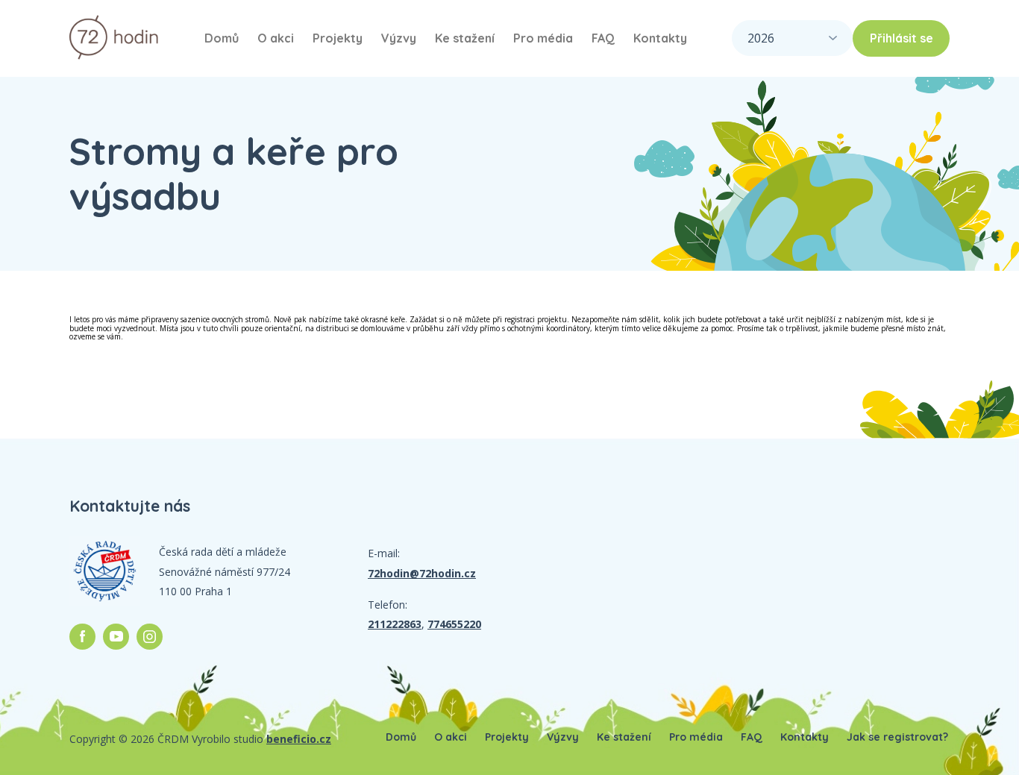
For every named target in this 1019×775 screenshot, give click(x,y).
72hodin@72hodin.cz (422, 573)
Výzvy (398, 38)
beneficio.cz (298, 739)
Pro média (543, 38)
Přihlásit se (901, 38)
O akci (275, 38)
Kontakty (660, 38)
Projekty (338, 38)
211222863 (394, 624)
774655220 (454, 624)
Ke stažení (465, 38)
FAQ (603, 38)
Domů (221, 38)
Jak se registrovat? (897, 737)
